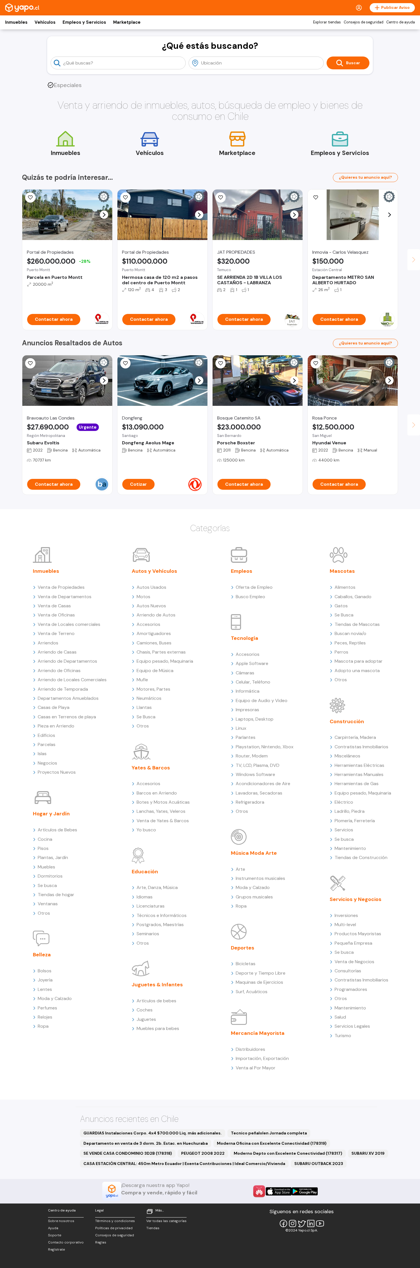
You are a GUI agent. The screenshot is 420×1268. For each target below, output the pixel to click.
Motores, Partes (153, 689)
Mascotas (342, 571)
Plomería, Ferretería (355, 821)
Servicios (344, 830)
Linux (241, 728)
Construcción (347, 721)
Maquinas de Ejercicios (259, 982)
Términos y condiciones (115, 1221)
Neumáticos (149, 698)
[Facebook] (283, 1223)
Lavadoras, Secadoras (259, 793)
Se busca (47, 885)
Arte (240, 869)
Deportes (242, 947)
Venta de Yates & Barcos (163, 821)
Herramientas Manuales (359, 774)
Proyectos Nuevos (57, 772)
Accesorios (148, 624)
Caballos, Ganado (353, 597)
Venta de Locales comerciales (69, 624)
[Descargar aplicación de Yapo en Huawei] (259, 1191)
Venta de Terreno (56, 633)
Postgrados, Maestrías (160, 925)
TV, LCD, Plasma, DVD (257, 765)
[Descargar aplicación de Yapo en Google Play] (305, 1191)
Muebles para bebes (158, 1028)
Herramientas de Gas (357, 784)
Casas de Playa (53, 707)
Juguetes (146, 1019)
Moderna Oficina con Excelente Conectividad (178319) (272, 1143)
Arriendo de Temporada (63, 689)
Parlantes (245, 737)
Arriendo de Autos (156, 615)
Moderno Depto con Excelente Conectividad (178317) (288, 1153)
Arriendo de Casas (57, 652)
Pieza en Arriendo (56, 726)
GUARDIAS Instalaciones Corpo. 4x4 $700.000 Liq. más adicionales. (152, 1133)
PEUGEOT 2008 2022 (203, 1153)
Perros (341, 652)
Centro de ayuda (400, 22)
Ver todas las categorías (166, 1221)
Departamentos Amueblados (68, 698)
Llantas (144, 707)
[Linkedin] (310, 1223)
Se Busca (146, 717)
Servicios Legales (352, 1026)
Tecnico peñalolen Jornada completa (269, 1133)
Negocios (47, 763)
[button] (104, 215)
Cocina (45, 839)
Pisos (43, 848)
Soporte (54, 1235)
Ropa (43, 1026)
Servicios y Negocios (355, 899)
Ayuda (53, 1228)
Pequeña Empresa (353, 943)
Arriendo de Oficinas (59, 671)
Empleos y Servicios (84, 22)
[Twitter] (301, 1223)
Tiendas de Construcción (361, 857)
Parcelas (46, 744)
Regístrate (56, 1249)
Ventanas (48, 904)
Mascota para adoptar (359, 661)
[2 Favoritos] (125, 197)
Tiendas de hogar (56, 895)
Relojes (45, 1017)
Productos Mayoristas (358, 934)
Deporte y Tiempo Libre (260, 973)
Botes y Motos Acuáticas (163, 802)
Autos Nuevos (151, 606)
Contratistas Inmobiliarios (361, 747)
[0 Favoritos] (220, 363)
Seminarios (148, 934)
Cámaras (245, 673)
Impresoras (247, 710)
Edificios (46, 735)
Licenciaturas (151, 906)
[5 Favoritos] (220, 197)
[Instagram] (292, 1223)
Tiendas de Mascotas (357, 624)
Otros (44, 913)
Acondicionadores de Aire (263, 784)
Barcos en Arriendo (157, 793)
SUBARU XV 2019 (368, 1153)
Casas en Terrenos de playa (67, 717)
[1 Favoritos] (30, 363)
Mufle (142, 680)
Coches (145, 1010)
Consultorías (348, 971)
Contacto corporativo (66, 1242)
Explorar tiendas (327, 22)
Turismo (343, 1036)
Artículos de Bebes (57, 830)
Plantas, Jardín (53, 857)
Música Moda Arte (254, 853)
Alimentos (345, 587)
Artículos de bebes (156, 1001)
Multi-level (345, 925)
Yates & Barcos (151, 767)
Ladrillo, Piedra (350, 811)
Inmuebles (16, 22)
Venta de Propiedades (61, 587)
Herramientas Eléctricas (359, 765)
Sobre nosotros (61, 1221)
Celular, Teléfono (253, 682)
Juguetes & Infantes (157, 984)
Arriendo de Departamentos (67, 661)
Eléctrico (344, 802)
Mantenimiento (350, 848)
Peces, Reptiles (350, 643)
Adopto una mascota (357, 671)
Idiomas (145, 897)
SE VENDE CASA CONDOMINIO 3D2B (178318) (127, 1153)
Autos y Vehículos (154, 571)
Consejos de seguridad (363, 22)
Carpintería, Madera (355, 737)
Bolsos (44, 971)
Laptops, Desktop (254, 719)
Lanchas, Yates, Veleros (161, 811)
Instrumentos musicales (260, 878)
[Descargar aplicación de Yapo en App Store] (279, 1191)
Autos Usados (151, 587)
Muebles (46, 867)
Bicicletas (245, 964)
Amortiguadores (154, 633)
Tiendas (152, 1228)
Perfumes (47, 1008)
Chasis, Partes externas (161, 652)
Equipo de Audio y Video (261, 700)
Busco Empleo (250, 597)
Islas (42, 754)
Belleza (42, 954)
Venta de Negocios (354, 962)
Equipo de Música (155, 671)
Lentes (45, 989)
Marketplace (127, 22)
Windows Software (255, 774)
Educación (145, 871)
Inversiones (346, 915)
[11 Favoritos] (30, 197)
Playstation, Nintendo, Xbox (264, 747)
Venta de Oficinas (56, 615)
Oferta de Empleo (254, 587)
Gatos (341, 606)
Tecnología (244, 638)
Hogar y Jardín (51, 813)
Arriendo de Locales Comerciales (72, 680)
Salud (340, 1017)
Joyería (45, 980)
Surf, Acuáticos (251, 992)
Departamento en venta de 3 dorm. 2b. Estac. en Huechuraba (145, 1143)
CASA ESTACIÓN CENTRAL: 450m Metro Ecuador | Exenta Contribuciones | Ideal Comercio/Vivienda (184, 1163)
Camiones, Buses (154, 643)
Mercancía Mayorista (258, 1033)
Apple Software (252, 663)
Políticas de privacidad (114, 1228)
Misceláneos (347, 756)
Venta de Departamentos (64, 597)
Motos (143, 597)
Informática (247, 691)
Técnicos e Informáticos (162, 915)
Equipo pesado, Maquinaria (165, 661)
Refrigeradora (250, 802)
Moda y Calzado (55, 998)
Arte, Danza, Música (157, 887)
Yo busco (146, 830)
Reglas (100, 1242)
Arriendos (48, 643)
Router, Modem (252, 756)
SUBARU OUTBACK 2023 (318, 1163)
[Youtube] (320, 1223)
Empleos (241, 571)
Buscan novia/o (350, 633)
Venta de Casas (54, 606)
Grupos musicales (254, 897)
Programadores (351, 989)
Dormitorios (50, 876)
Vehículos (45, 22)
